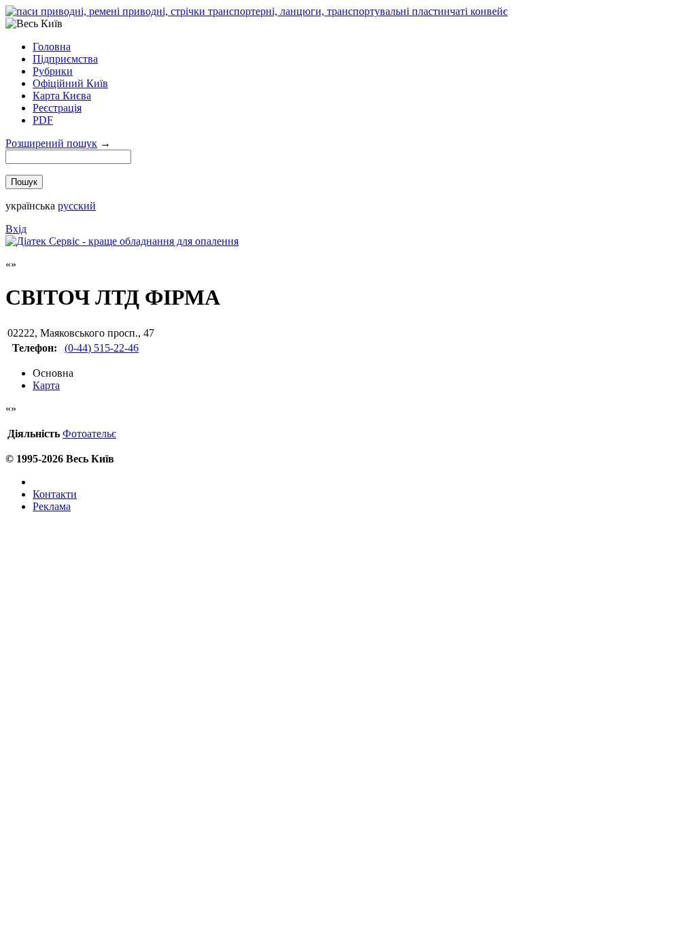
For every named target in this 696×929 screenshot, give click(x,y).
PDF (43, 120)
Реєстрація (57, 108)
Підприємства (65, 59)
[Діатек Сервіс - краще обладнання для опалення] (122, 241)
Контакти (55, 494)
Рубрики (53, 71)
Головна (52, 46)
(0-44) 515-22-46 (102, 348)
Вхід (16, 229)
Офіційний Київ (70, 83)
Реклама (52, 506)
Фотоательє (89, 433)
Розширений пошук (51, 143)
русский (77, 206)
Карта (46, 385)
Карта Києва (62, 95)
